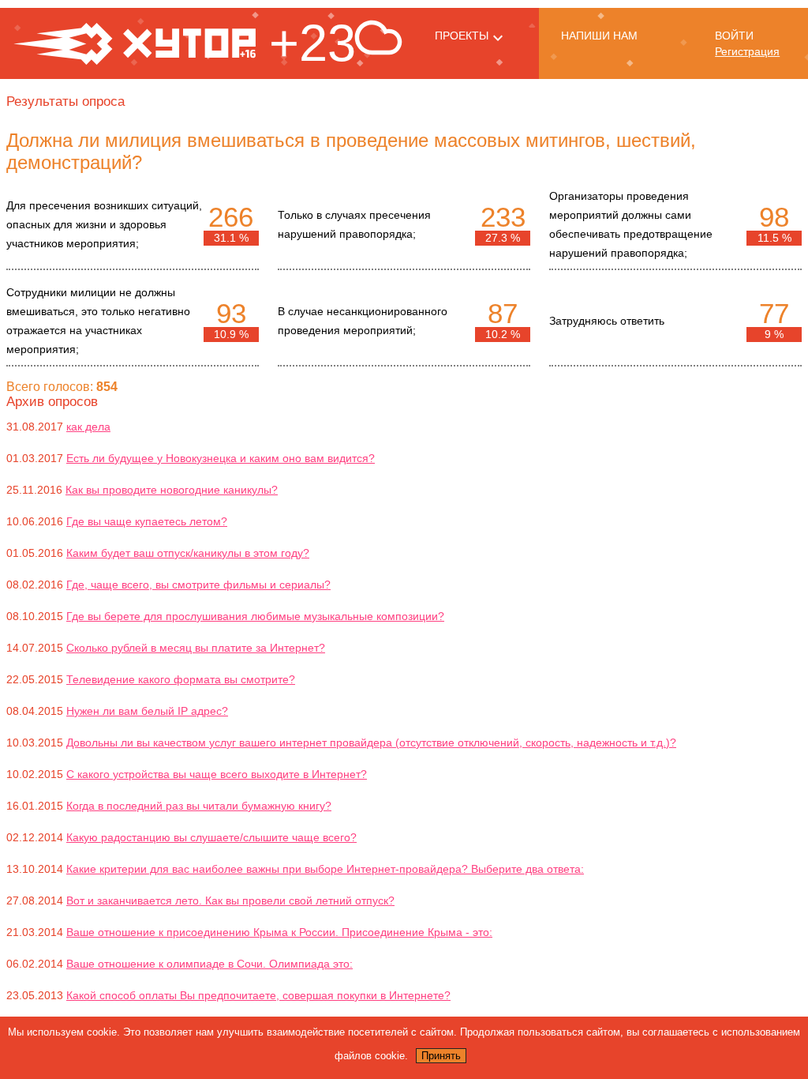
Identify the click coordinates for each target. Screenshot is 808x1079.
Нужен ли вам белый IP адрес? (147, 711)
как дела (88, 426)
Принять (441, 1056)
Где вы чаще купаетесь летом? (146, 521)
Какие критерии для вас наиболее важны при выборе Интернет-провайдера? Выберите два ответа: (325, 869)
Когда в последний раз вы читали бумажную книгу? (198, 805)
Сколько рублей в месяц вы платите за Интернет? (195, 647)
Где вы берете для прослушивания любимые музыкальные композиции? (255, 616)
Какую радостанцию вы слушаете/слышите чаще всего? (211, 837)
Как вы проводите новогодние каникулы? (171, 489)
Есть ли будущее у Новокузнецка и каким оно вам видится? (220, 458)
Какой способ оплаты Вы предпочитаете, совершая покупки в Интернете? (258, 995)
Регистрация (747, 51)
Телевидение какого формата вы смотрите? (180, 679)
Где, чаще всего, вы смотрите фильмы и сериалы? (198, 584)
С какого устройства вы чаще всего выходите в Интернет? (216, 774)
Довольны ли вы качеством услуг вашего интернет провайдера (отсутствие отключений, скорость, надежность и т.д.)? (371, 742)
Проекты (461, 35)
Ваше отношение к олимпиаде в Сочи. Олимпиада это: (209, 963)
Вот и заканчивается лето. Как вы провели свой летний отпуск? (230, 900)
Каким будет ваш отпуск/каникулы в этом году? (187, 553)
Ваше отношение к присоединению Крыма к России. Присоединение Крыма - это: (279, 932)
